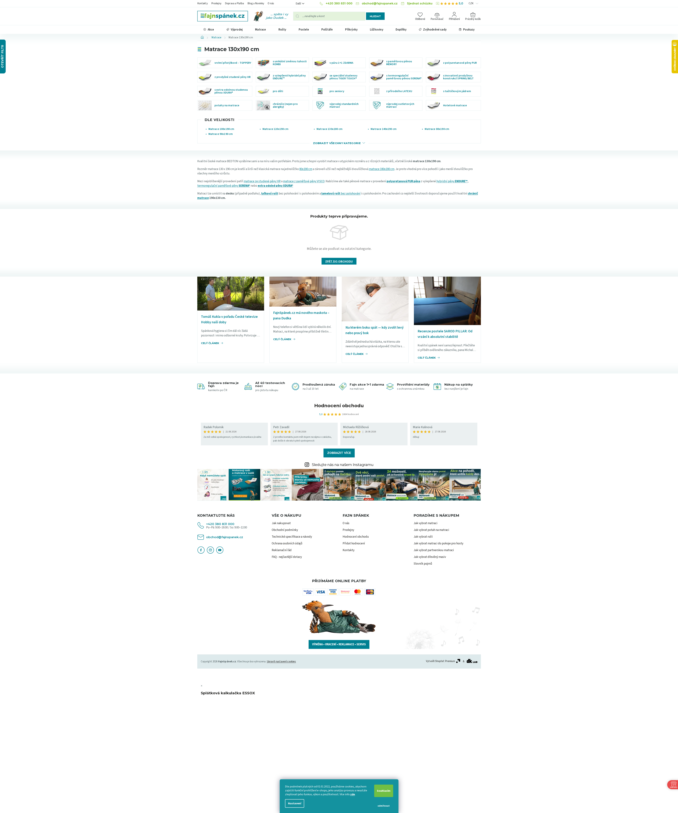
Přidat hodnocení (354, 543)
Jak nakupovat (281, 523)
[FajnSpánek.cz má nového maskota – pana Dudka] (302, 291)
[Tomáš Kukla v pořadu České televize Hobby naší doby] (230, 293)
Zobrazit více (339, 453)
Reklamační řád (282, 550)
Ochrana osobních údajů (287, 543)
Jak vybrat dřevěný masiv (430, 557)
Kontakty (202, 3)
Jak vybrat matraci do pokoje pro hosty (438, 543)
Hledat (375, 16)
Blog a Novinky (255, 3)
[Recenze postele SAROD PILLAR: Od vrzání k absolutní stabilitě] (447, 301)
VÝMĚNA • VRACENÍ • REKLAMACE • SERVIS (339, 644)
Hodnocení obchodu (339, 405)
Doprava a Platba (234, 3)
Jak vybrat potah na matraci (431, 530)
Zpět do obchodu (339, 261)
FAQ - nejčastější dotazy (287, 557)
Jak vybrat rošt (423, 537)
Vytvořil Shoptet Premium (440, 661)
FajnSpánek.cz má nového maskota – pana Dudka (301, 315)
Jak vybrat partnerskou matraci (434, 550)
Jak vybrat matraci (425, 523)
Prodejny (216, 3)
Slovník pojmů (423, 564)
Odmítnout (384, 805)
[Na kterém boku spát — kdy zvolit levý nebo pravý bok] (375, 299)
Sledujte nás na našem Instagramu (342, 464)
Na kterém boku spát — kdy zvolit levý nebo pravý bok (374, 330)
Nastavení (294, 803)
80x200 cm (305, 169)
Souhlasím (383, 791)
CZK (471, 3)
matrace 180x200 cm (381, 169)
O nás (271, 3)
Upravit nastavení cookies (281, 661)
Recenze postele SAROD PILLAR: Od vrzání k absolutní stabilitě (445, 334)
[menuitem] (208, 29)
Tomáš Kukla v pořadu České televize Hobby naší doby (229, 319)
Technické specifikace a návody (292, 537)
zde (352, 794)
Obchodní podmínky (285, 530)
